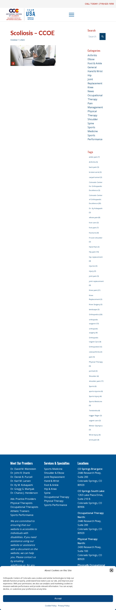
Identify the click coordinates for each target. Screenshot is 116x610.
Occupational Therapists (24, 507)
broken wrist (95, 172)
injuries (93, 266)
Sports (92, 386)
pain (92, 357)
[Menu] (70, 14)
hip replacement (96, 259)
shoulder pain (96, 381)
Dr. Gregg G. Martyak (22, 489)
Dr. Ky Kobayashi (95, 210)
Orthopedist (95, 347)
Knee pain (94, 290)
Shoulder (93, 119)
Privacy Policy (63, 605)
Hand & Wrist (95, 71)
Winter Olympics (95, 427)
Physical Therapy (96, 364)
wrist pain (94, 440)
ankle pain (94, 157)
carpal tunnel (95, 177)
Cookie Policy (50, 605)
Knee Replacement (95, 297)
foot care (94, 222)
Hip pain (94, 252)
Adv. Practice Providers (23, 499)
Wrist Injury (94, 435)
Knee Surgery (95, 304)
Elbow (91, 59)
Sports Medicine (95, 403)
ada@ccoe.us (17, 565)
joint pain (94, 276)
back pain (94, 167)
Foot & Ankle (95, 63)
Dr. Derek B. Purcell (21, 477)
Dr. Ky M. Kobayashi (21, 485)
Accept (58, 598)
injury (92, 271)
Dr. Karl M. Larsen (20, 481)
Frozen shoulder (95, 240)
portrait (93, 371)
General (92, 67)
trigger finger (95, 415)
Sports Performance (21, 515)
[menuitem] (70, 14)
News (91, 91)
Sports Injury (95, 396)
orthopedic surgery (93, 331)
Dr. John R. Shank (20, 473)
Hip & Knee (50, 489)
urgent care (95, 420)
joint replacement (96, 283)
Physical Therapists (21, 503)
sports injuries (96, 391)
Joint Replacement (54, 477)
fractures (94, 233)
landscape (94, 309)
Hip (90, 75)
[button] (111, 570)
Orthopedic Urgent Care (95, 339)
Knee (90, 87)
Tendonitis (94, 410)
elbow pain (94, 217)
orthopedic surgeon (94, 321)
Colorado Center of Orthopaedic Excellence (95, 199)
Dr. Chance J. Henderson (24, 493)
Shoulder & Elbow (54, 473)
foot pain (93, 227)
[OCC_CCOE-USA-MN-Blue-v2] (18, 14)
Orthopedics (95, 314)
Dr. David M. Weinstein (23, 469)
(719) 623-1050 (106, 3)
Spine (91, 123)
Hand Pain (94, 247)
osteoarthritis (95, 352)
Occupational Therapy (56, 497)
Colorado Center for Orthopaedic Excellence (95, 186)
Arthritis (92, 55)
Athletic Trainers (19, 511)
